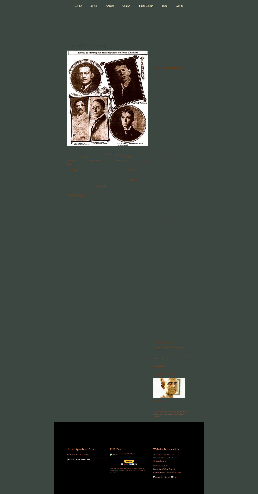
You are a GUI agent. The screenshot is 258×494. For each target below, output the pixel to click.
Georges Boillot (164, 297)
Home (78, 5)
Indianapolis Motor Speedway (114, 154)
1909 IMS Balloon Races (167, 149)
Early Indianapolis (165, 122)
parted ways (134, 180)
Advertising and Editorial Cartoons (171, 116)
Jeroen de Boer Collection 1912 (170, 281)
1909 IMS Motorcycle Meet (168, 154)
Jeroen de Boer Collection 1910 (170, 276)
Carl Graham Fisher (165, 200)
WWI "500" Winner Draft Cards (170, 181)
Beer (160, 90)
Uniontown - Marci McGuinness (170, 100)
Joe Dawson (162, 176)
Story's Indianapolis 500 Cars (169, 303)
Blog (164, 5)
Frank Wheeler (121, 160)
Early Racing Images (166, 243)
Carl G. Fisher (127, 157)
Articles (110, 5)
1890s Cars (162, 73)
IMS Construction (165, 127)
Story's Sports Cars (165, 308)
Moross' (131, 170)
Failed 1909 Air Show (166, 143)
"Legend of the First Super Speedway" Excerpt (168, 347)
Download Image (158, 401)
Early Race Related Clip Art (168, 111)
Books (93, 5)
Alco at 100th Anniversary (168, 211)
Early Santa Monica (165, 265)
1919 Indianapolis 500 (166, 170)
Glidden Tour (163, 249)
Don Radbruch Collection (167, 270)
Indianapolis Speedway (166, 133)
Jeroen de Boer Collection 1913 (170, 286)
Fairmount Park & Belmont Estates (171, 259)
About (179, 5)
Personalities (163, 238)
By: (154, 351)
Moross (74, 170)
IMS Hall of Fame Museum (168, 206)
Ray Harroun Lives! (164, 406)
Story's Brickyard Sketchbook (169, 324)
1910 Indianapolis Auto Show (169, 159)
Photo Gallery (146, 5)
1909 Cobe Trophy (165, 254)
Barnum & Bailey (100, 186)
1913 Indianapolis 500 (166, 165)
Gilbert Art (162, 195)
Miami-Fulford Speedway (168, 222)
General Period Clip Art (167, 106)
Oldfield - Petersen (165, 84)
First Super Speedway (108, 15)
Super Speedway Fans (80, 449)
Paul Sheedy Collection (167, 227)
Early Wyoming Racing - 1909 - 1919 (172, 233)
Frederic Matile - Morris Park (169, 216)
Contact (126, 5)
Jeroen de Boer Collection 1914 (170, 292)
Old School (162, 319)
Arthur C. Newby (95, 160)
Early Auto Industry (165, 95)
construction (84, 157)
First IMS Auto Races (166, 138)
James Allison (71, 160)
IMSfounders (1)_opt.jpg (76, 196)
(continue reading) (159, 366)
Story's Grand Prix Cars (167, 313)
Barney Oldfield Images (167, 79)
